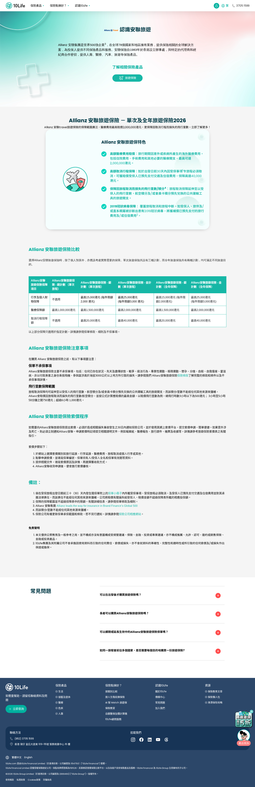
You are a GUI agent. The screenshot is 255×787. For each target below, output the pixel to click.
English (28, 757)
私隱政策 (21, 779)
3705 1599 (242, 6)
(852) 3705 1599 (24, 738)
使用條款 (10, 779)
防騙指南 (47, 779)
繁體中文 (17, 757)
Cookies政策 (34, 779)
